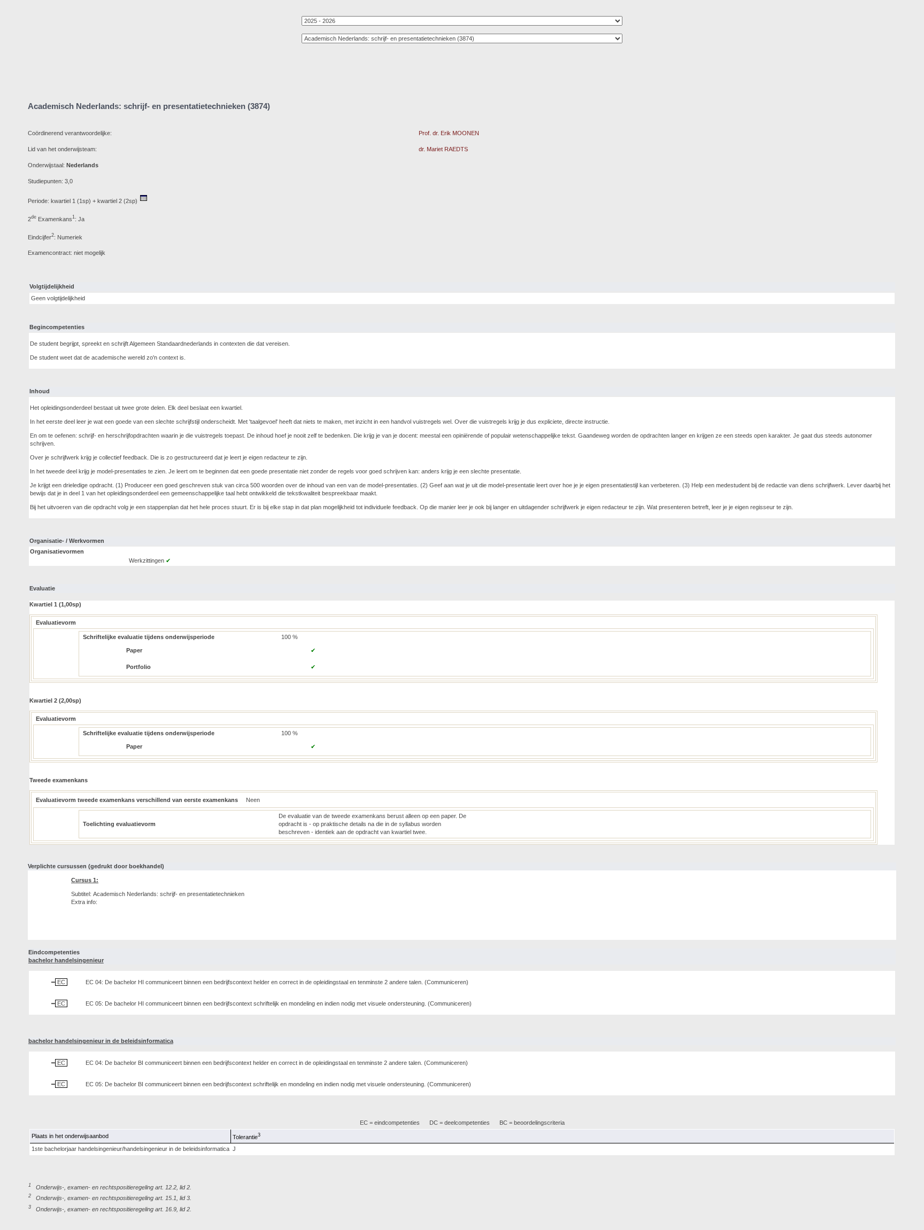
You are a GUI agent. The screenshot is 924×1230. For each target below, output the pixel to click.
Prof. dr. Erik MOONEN (449, 133)
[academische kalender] (144, 201)
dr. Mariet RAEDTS (443, 149)
